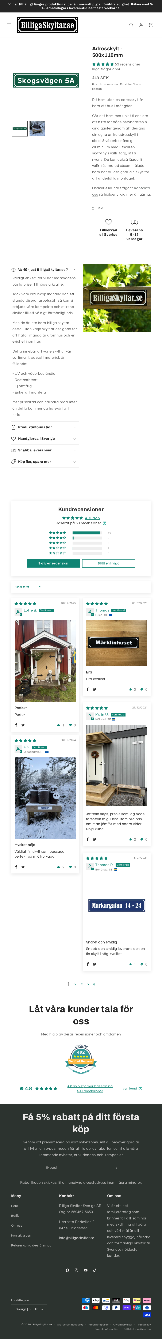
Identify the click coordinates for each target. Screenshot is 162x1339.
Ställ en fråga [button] (109, 563)
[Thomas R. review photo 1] (117, 905)
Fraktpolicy (144, 1325)
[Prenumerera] (116, 1168)
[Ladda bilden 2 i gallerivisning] (37, 128)
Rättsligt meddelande (137, 1329)
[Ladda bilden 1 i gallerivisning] (19, 128)
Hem (14, 1206)
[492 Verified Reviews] (81, 1076)
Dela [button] (100, 208)
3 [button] (82, 984)
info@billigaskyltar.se (76, 1238)
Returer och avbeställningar (32, 1245)
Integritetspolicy (98, 1325)
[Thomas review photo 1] (117, 643)
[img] (25, 604)
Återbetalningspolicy (70, 1325)
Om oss (16, 1225)
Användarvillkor (122, 1325)
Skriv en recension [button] (53, 563)
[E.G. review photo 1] (45, 798)
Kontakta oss (21, 1235)
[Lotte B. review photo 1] (45, 661)
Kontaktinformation (107, 1329)
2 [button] (75, 984)
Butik (15, 1215)
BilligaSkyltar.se (42, 1324)
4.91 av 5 (92, 518)
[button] (9, 25)
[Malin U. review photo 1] (117, 765)
